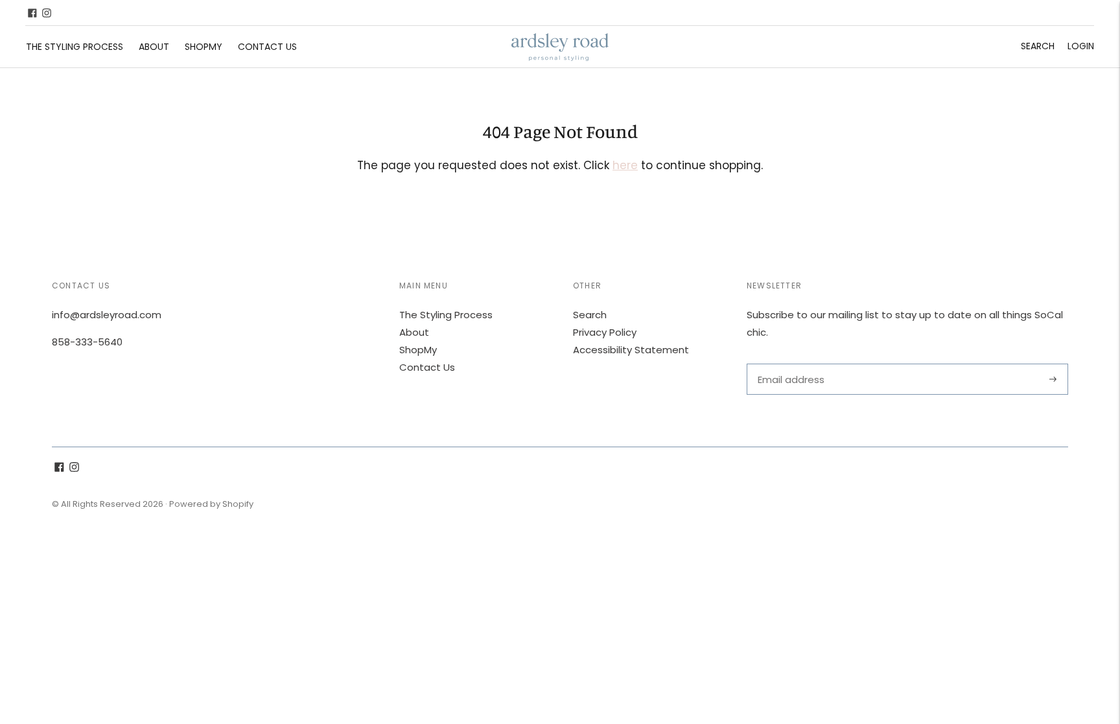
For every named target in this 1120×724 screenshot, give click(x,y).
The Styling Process (74, 46)
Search (1038, 46)
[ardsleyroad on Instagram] (46, 13)
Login (1081, 46)
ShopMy (203, 46)
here (625, 165)
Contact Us (267, 46)
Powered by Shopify (211, 504)
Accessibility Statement (631, 349)
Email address (790, 364)
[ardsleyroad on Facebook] (32, 13)
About (154, 46)
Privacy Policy (604, 332)
